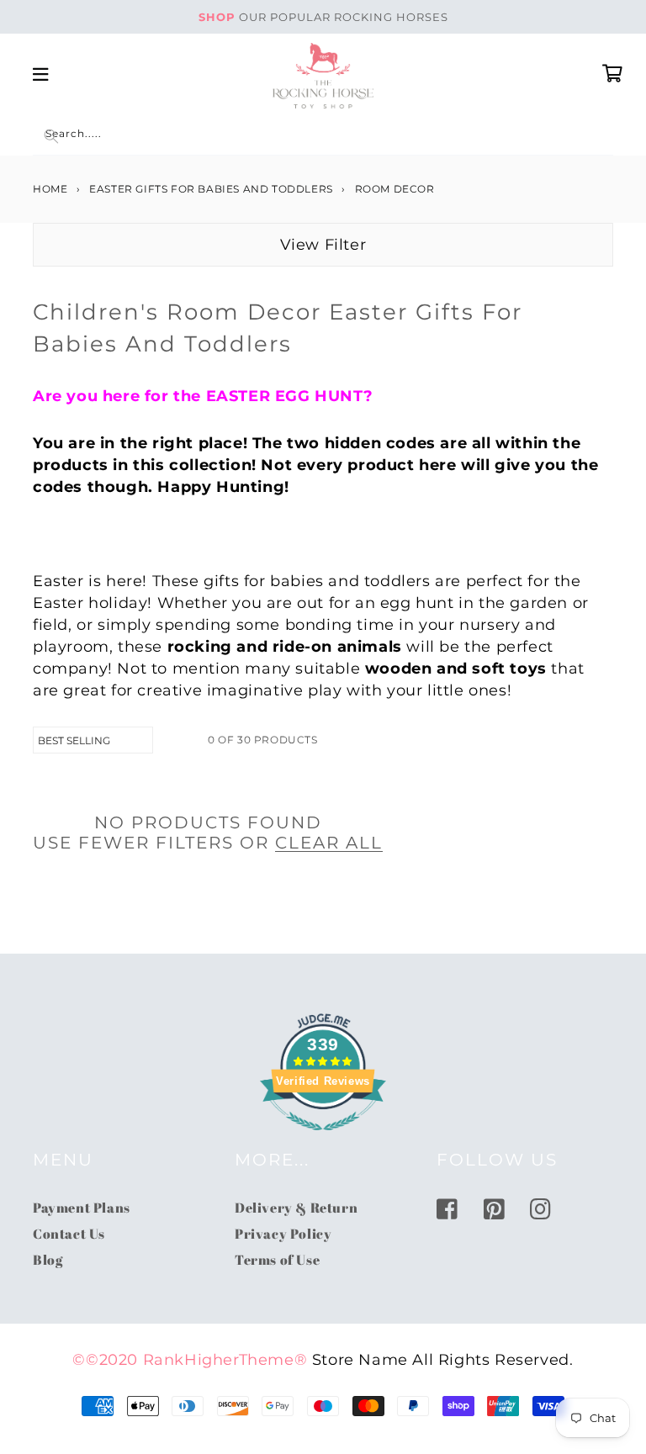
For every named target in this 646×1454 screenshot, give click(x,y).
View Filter (323, 244)
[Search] (51, 136)
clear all (329, 843)
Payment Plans (81, 1207)
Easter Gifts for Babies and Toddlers (211, 188)
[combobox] (323, 137)
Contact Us (69, 1233)
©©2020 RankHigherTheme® (189, 1360)
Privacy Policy (283, 1233)
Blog (47, 1259)
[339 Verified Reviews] (323, 1138)
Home (50, 188)
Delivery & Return (296, 1207)
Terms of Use (277, 1259)
